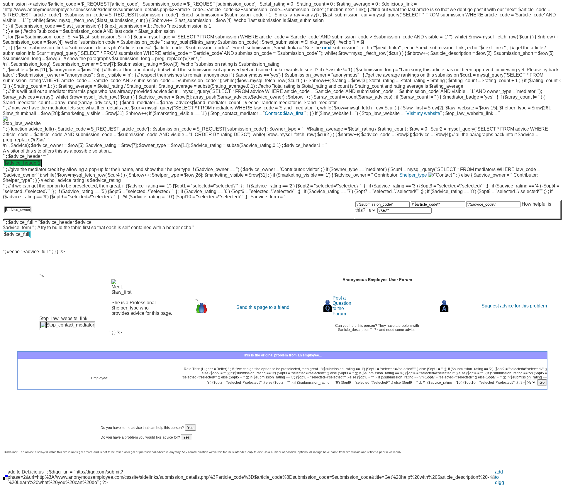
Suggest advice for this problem (514, 305)
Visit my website (423, 113)
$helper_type (413, 174)
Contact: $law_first (284, 113)
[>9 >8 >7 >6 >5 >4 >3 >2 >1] (536, 382)
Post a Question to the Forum (342, 305)
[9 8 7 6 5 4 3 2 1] (400, 210)
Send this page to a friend (262, 307)
